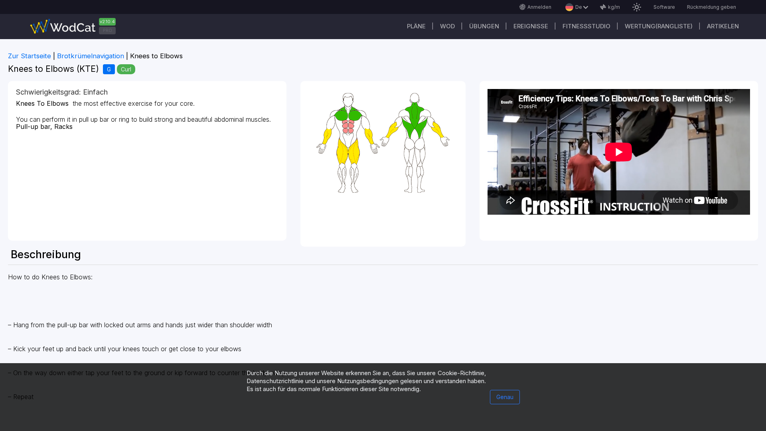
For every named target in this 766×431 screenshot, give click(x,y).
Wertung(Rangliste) (659, 26)
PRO (107, 30)
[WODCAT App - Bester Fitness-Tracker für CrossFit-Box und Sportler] (76, 26)
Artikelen (723, 26)
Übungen (484, 26)
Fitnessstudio (586, 26)
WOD (447, 26)
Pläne (416, 26)
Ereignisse (530, 26)
